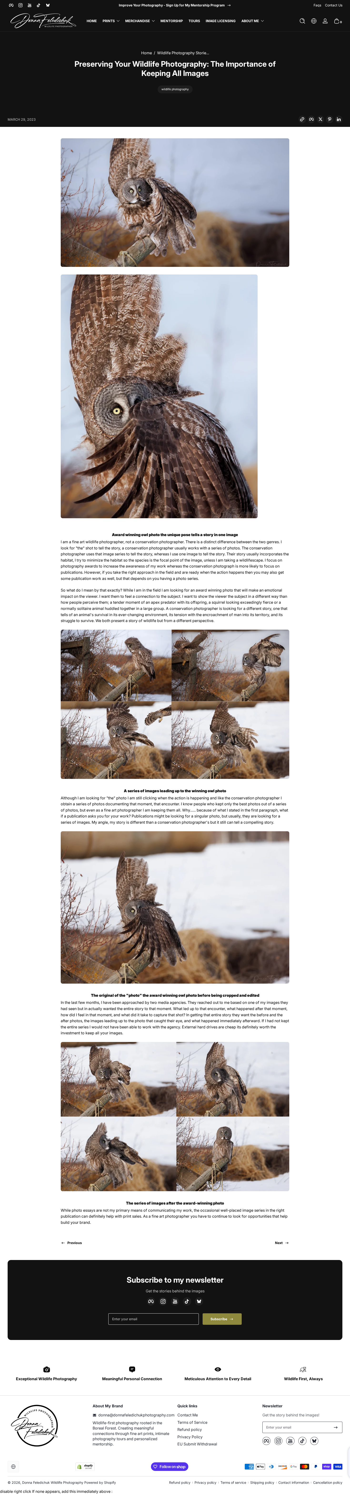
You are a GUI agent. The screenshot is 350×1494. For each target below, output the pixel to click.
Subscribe (218, 1319)
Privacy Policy (190, 1436)
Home (146, 52)
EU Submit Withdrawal (197, 1444)
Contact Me (187, 1415)
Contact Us (333, 5)
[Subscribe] (335, 1427)
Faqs (317, 5)
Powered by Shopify (100, 1482)
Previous (74, 1243)
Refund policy (189, 1429)
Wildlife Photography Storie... (183, 52)
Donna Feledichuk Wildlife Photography (52, 1482)
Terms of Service (192, 1422)
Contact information (293, 1482)
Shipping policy (262, 1482)
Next (279, 1243)
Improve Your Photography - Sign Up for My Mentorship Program (172, 5)
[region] (175, 5)
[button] (302, 21)
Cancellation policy (327, 1482)
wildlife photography (175, 89)
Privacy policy (205, 1482)
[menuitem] (217, 1415)
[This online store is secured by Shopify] (85, 1467)
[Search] (302, 21)
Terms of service (233, 1482)
